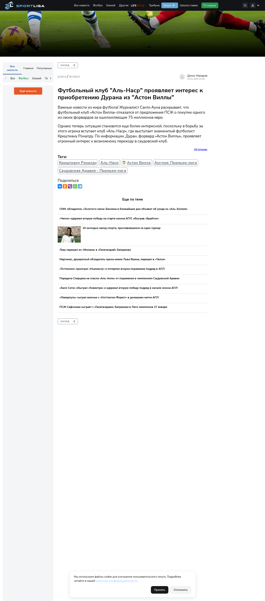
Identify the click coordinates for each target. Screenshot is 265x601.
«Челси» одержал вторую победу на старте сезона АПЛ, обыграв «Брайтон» (109, 218)
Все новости (81, 5)
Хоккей (110, 5)
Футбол (98, 5)
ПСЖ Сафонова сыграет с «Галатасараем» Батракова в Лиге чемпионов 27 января (113, 307)
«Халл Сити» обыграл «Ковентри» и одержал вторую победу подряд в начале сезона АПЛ (118, 288)
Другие (124, 5)
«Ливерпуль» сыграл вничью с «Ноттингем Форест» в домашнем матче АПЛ (109, 297)
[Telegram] (80, 186)
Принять (159, 590)
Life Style (137, 5)
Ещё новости (28, 91)
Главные (28, 68)
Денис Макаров (197, 76)
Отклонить (181, 590)
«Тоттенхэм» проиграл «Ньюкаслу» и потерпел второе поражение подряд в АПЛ (112, 269)
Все (12, 78)
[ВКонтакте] (60, 186)
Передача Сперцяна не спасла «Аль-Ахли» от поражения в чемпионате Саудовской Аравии (119, 278)
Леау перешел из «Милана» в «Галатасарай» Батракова (95, 250)
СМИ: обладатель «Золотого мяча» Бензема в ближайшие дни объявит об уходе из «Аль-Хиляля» (123, 209)
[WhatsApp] (75, 186)
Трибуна (154, 5)
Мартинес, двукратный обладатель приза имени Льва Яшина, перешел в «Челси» (112, 259)
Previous (5, 78)
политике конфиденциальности (116, 581)
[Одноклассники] (65, 186)
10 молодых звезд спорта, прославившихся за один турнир (121, 228)
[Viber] (70, 186)
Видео (167, 5)
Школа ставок (189, 5)
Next (50, 78)
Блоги (62, 77)
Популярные (44, 68)
